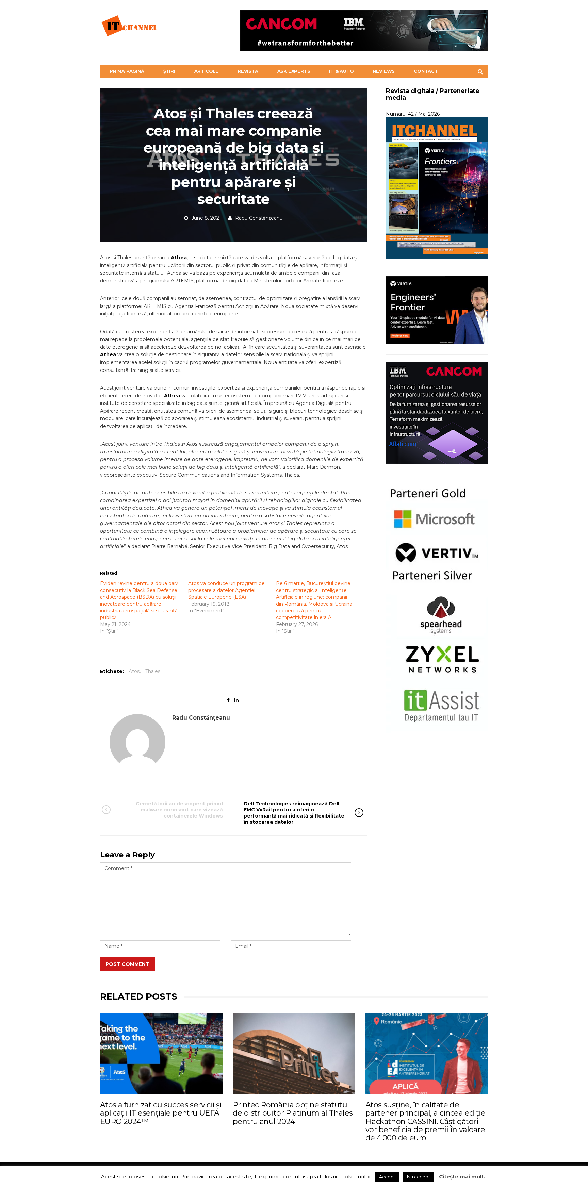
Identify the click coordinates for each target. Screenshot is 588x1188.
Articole (206, 71)
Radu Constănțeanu (259, 218)
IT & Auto (341, 71)
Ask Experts (293, 71)
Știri (169, 71)
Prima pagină (127, 71)
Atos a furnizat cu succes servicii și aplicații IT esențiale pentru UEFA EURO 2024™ (161, 1113)
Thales (152, 671)
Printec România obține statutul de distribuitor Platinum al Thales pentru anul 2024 (293, 1113)
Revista (248, 71)
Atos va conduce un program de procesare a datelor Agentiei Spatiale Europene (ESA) (226, 590)
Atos (134, 671)
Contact (426, 71)
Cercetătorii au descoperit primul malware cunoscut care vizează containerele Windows (179, 810)
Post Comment (127, 964)
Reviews (384, 71)
